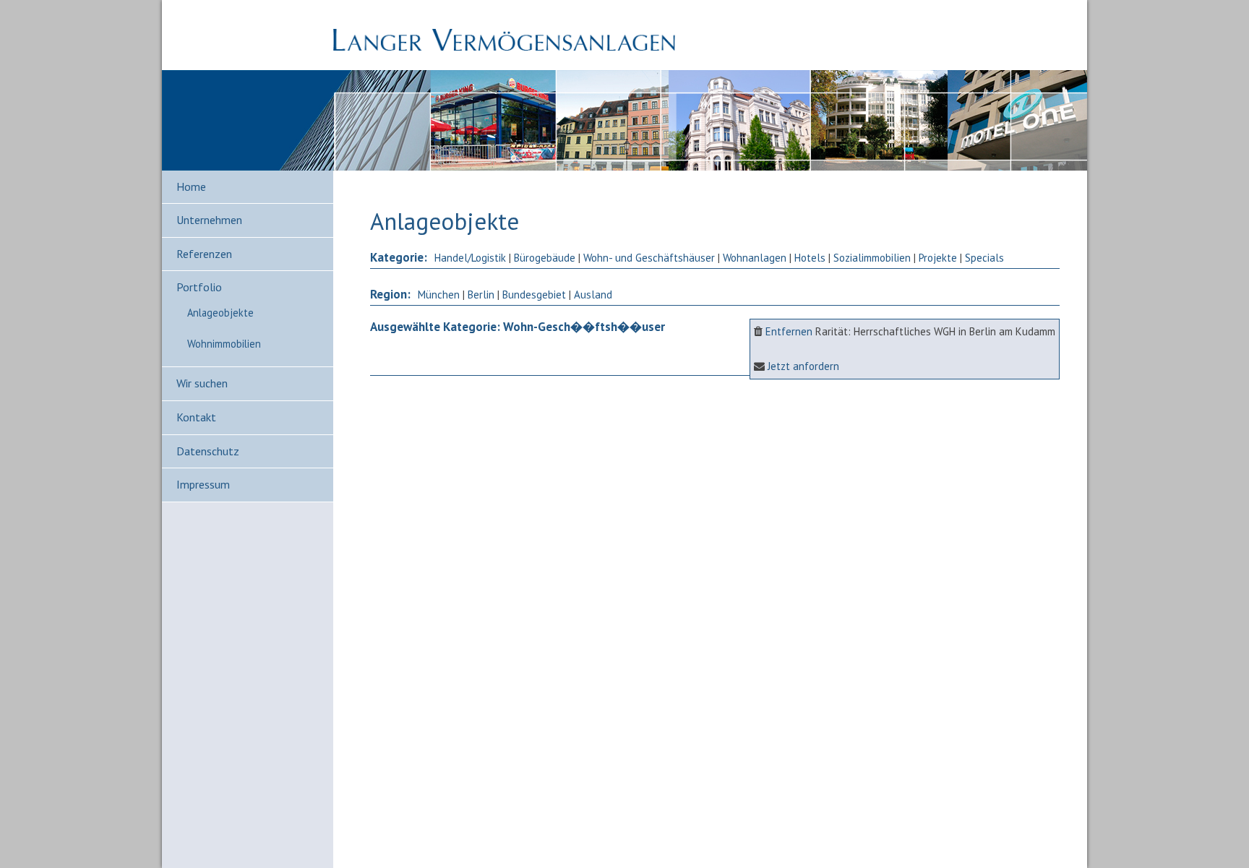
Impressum (203, 484)
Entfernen (788, 331)
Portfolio (199, 287)
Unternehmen (209, 219)
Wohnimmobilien (224, 344)
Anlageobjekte (220, 312)
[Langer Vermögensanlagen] (504, 46)
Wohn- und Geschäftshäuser (649, 258)
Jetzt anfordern (803, 366)
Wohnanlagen (754, 258)
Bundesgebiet (534, 294)
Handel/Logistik (470, 258)
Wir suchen (202, 383)
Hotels (809, 258)
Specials (984, 258)
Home (191, 186)
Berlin (481, 294)
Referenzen (204, 253)
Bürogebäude (544, 258)
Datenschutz (207, 451)
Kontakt (196, 417)
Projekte (938, 258)
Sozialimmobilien (872, 258)
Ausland (593, 294)
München (439, 294)
